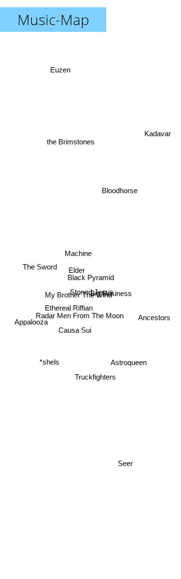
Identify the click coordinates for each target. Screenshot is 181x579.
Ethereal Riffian (68, 306)
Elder (78, 270)
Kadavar (157, 132)
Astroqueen (129, 360)
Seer (126, 465)
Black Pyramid (91, 277)
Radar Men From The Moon (79, 316)
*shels (49, 360)
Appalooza (30, 321)
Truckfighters (96, 376)
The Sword (40, 268)
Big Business (111, 292)
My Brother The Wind (77, 296)
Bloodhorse (121, 196)
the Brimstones (70, 141)
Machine (77, 253)
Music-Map (53, 19)
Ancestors (154, 316)
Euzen (61, 69)
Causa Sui (74, 329)
